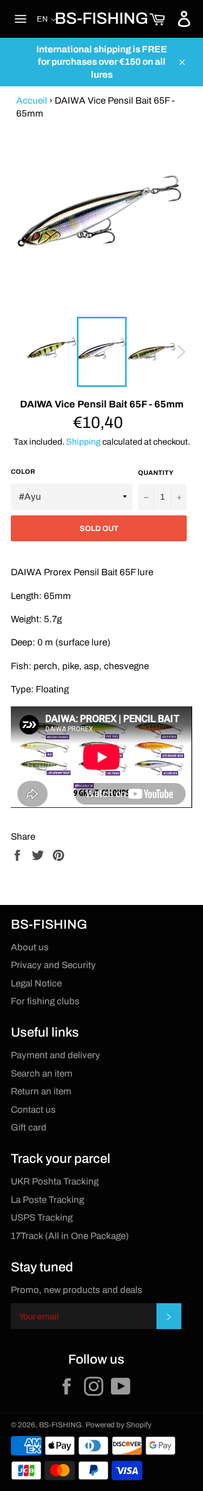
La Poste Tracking (47, 1200)
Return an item (41, 1091)
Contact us (33, 1110)
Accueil (31, 101)
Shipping (83, 441)
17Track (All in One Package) (70, 1236)
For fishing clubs (45, 1001)
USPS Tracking (42, 1218)
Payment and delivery (55, 1055)
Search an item (42, 1073)
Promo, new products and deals (76, 1290)
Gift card (29, 1127)
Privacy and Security (53, 965)
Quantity (155, 472)
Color (23, 471)
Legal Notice (36, 983)
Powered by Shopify (119, 1425)
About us (30, 947)
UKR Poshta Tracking (55, 1181)
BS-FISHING (101, 18)
